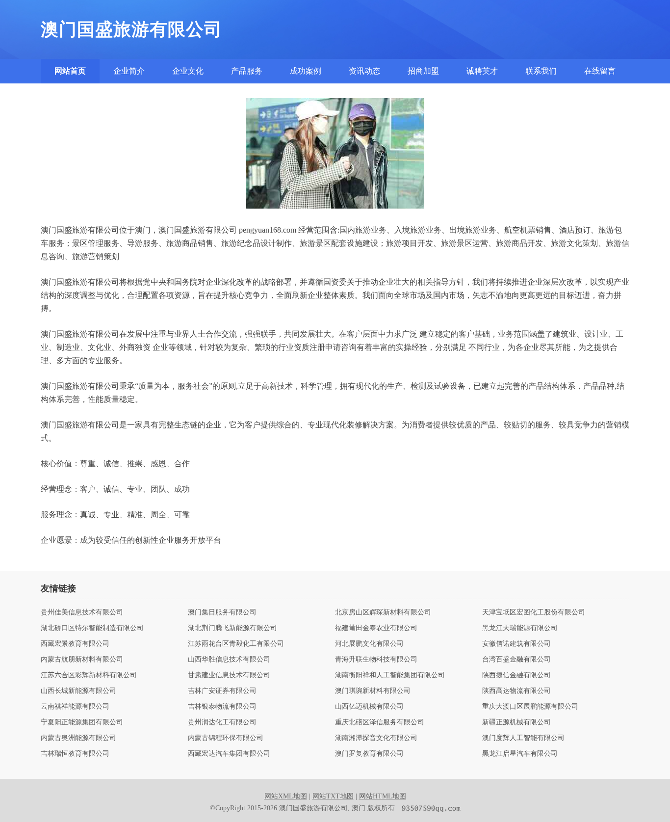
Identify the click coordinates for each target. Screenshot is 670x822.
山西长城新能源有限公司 (78, 691)
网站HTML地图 (382, 796)
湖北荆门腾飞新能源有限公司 (232, 628)
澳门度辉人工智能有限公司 (523, 738)
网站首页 (70, 71)
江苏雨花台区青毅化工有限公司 (236, 643)
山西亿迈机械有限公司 (369, 706)
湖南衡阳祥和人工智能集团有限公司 (390, 675)
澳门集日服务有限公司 (222, 612)
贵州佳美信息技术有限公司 (82, 612)
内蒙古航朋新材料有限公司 (82, 659)
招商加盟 (423, 71)
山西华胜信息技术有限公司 (229, 659)
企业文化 (188, 71)
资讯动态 (364, 71)
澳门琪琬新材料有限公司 (373, 691)
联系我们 (541, 71)
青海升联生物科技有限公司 (376, 659)
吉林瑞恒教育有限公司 (75, 753)
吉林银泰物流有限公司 (222, 706)
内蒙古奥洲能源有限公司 (78, 738)
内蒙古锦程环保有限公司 (225, 738)
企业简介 (129, 71)
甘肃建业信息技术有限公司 (229, 675)
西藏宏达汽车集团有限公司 (229, 753)
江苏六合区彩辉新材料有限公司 (89, 675)
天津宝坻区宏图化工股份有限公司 (533, 612)
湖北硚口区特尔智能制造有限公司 (92, 628)
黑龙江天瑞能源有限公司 (520, 628)
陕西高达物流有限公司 (516, 691)
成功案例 (305, 71)
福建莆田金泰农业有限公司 (376, 628)
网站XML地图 (285, 796)
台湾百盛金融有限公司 (516, 659)
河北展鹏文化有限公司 (369, 643)
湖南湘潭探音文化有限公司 (376, 738)
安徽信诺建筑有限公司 (516, 643)
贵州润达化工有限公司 (222, 722)
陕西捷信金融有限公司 (516, 675)
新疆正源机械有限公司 (516, 722)
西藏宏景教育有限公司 (75, 643)
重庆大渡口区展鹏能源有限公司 (530, 706)
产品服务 (246, 71)
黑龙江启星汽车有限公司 (520, 753)
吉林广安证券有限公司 (222, 691)
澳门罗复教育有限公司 (369, 753)
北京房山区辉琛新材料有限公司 (383, 612)
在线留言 (600, 71)
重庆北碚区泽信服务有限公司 (379, 722)
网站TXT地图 (333, 796)
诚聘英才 (482, 71)
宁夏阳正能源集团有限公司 (82, 722)
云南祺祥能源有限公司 (75, 706)
